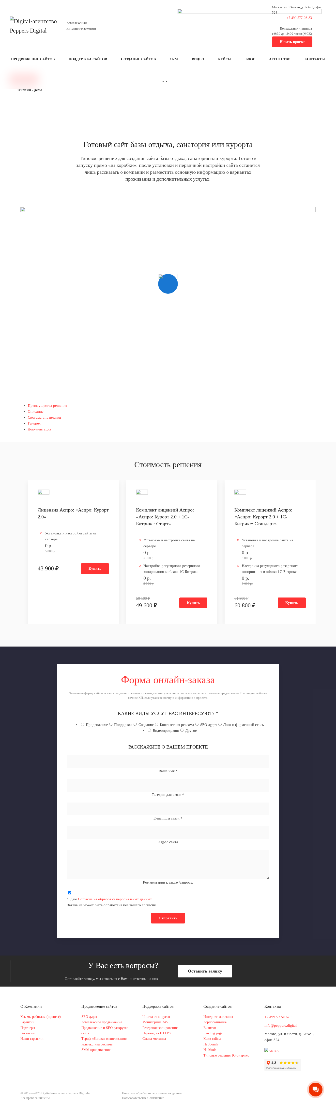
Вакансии (27, 1033)
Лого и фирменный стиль (243, 725)
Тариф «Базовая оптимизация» (104, 1039)
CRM (174, 59)
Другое (191, 731)
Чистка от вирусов (156, 1017)
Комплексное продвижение (101, 1022)
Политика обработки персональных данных (152, 1093)
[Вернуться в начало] (34, 26)
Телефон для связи (168, 795)
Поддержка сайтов (88, 59)
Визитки (209, 1028)
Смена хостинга (154, 1039)
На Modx (209, 1050)
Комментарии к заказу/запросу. (168, 882)
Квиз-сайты (212, 1039)
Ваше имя (168, 771)
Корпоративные (215, 1022)
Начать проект (292, 42)
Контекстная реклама (177, 725)
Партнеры (27, 1028)
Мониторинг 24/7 (155, 1022)
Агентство (279, 59)
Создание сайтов (138, 59)
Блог (250, 59)
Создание (146, 725)
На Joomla (210, 1044)
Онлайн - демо (29, 90)
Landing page (212, 1033)
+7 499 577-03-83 (278, 1017)
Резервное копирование (160, 1028)
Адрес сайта (168, 842)
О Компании (31, 1006)
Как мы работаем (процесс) (40, 1017)
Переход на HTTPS (156, 1033)
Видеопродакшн (166, 731)
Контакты (315, 59)
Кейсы (224, 59)
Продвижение (97, 725)
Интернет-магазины (218, 1017)
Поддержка (123, 725)
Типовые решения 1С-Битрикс (226, 1055)
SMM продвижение (95, 1050)
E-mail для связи (168, 818)
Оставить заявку (205, 971)
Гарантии (27, 1022)
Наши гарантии (32, 1039)
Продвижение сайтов (33, 59)
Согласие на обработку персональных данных (115, 899)
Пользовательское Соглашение (143, 1098)
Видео (198, 59)
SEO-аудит (208, 725)
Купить (95, 568)
